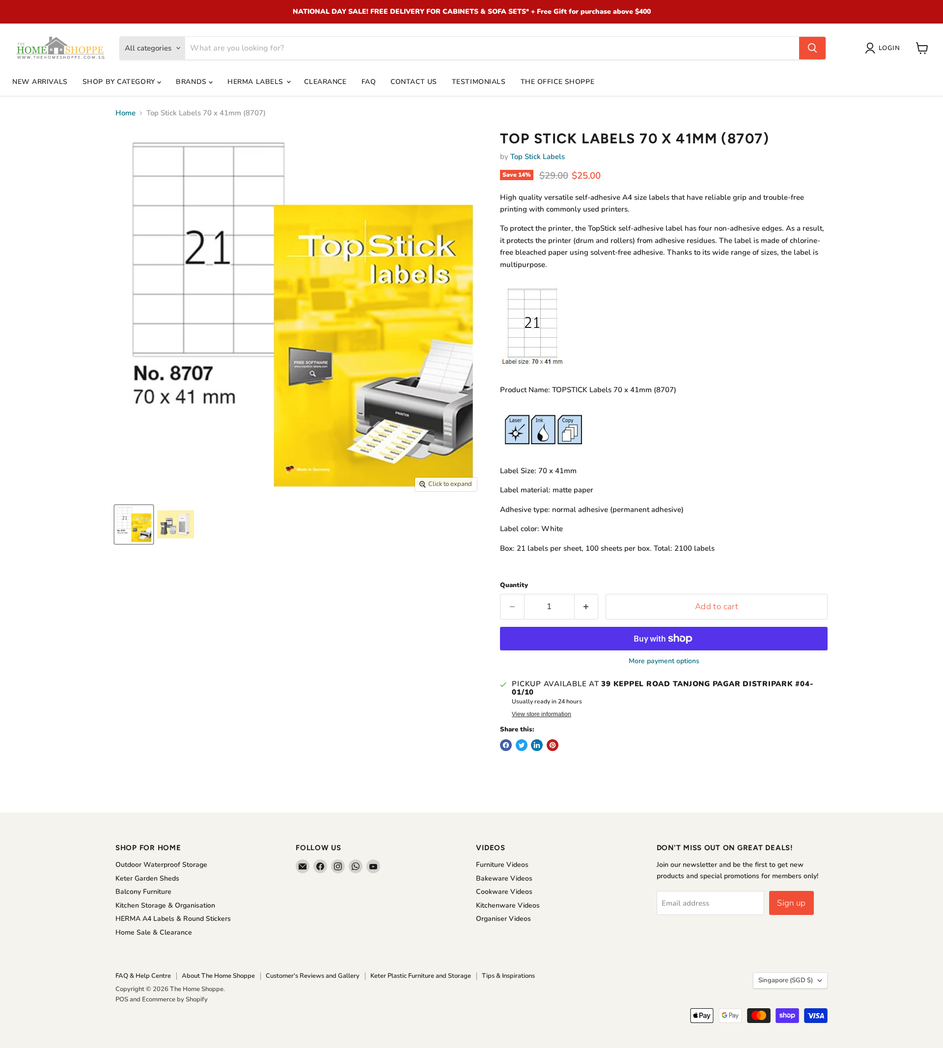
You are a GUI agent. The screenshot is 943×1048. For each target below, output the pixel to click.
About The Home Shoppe (218, 975)
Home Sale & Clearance (153, 932)
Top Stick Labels (537, 156)
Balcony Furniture (143, 891)
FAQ (368, 81)
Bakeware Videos (504, 878)
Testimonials (479, 81)
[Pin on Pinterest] (552, 745)
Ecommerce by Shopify (175, 999)
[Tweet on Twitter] (521, 745)
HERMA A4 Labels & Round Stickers (173, 918)
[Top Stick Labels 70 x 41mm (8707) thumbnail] (133, 524)
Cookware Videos (504, 891)
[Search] (812, 48)
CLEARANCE (325, 81)
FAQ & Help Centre (143, 975)
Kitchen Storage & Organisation (165, 905)
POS (121, 999)
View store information (541, 714)
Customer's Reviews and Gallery (313, 975)
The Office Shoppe (558, 81)
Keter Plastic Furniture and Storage (420, 975)
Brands (192, 81)
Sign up (791, 903)
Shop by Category (120, 81)
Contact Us (413, 81)
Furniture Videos (502, 864)
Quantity (514, 585)
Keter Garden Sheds (147, 878)
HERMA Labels (256, 81)
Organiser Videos (503, 918)
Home (125, 113)
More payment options (664, 661)
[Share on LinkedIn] (537, 745)
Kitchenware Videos (508, 905)
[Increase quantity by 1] (587, 606)
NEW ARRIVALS (40, 81)
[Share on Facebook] (506, 745)
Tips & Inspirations (508, 975)
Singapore (785, 980)
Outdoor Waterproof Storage (161, 864)
